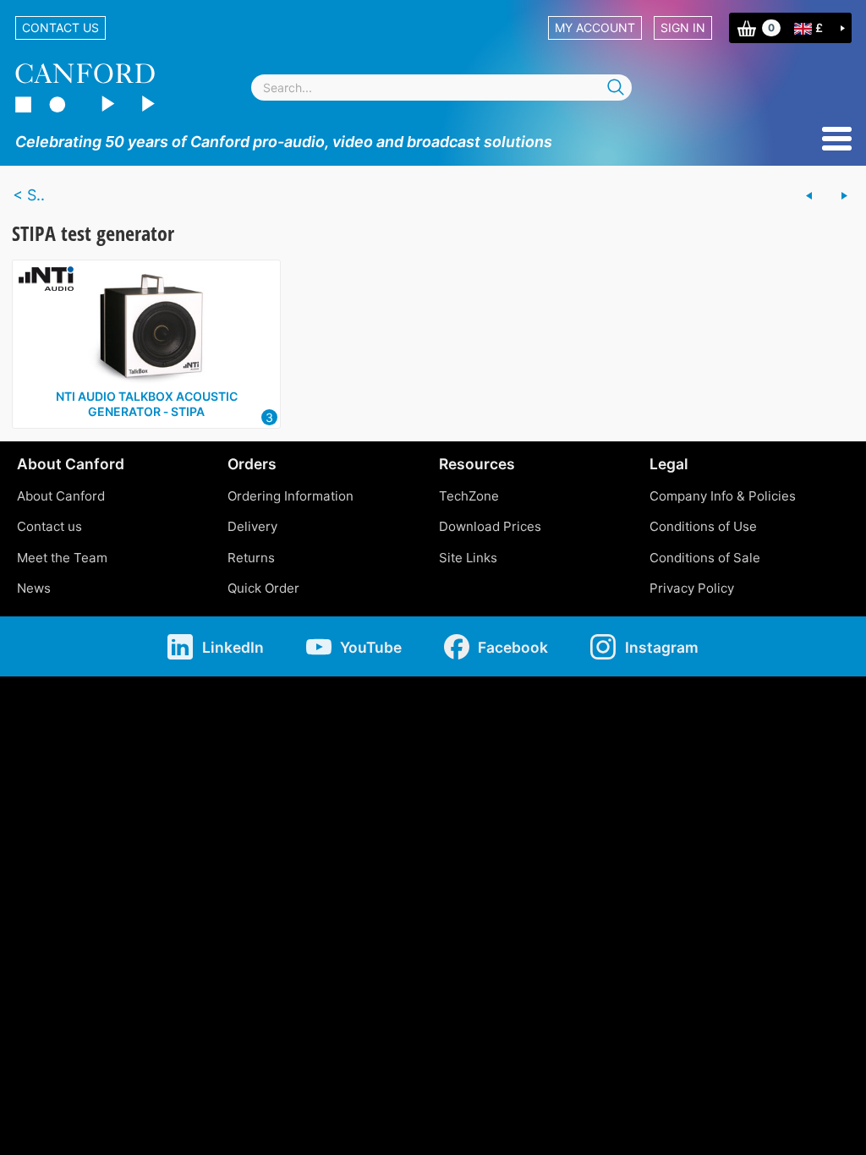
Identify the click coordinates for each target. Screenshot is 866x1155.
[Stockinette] (844, 196)
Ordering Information (290, 496)
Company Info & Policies (723, 496)
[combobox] (441, 87)
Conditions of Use (703, 526)
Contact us (60, 27)
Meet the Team (62, 558)
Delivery (252, 526)
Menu (837, 139)
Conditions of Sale (705, 558)
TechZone (469, 496)
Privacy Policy (692, 588)
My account (595, 27)
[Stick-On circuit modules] (809, 196)
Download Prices (490, 526)
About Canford (61, 496)
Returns (251, 558)
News (34, 588)
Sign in (682, 27)
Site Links (468, 558)
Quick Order (263, 588)
